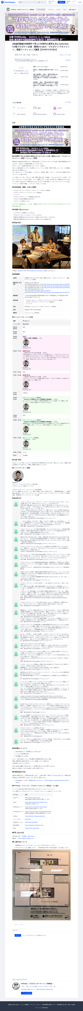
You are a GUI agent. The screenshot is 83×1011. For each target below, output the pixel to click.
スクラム (46, 986)
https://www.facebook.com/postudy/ (36, 807)
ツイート (22, 924)
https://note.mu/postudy (32, 828)
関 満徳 (24, 836)
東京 (27, 986)
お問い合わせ (72, 9)
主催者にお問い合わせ (13, 1004)
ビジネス (51, 986)
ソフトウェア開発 (33, 986)
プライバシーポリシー (35, 1004)
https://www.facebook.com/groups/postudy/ (38, 811)
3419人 (23, 986)
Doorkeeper (45, 1007)
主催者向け (61, 2)
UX (54, 986)
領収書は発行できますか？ (36, 780)
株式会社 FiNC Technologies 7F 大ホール (25, 59)
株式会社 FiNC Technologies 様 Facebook (30, 270)
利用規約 (26, 1004)
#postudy (28, 819)
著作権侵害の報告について (49, 1004)
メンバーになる (41, 9)
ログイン (18, 935)
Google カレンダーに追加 (65, 54)
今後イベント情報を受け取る (21, 73)
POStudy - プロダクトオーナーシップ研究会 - (23, 9)
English (80, 2)
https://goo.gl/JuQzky (31, 822)
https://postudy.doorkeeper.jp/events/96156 (56, 284)
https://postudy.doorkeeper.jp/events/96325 (57, 286)
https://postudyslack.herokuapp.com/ (36, 802)
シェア (15, 924)
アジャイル (40, 986)
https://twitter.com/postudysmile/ (35, 816)
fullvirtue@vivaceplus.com (26, 838)
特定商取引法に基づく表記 (64, 1004)
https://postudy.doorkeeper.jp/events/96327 (38, 291)
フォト (65, 9)
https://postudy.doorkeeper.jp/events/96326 (57, 287)
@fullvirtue (31, 836)
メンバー (58, 9)
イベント (50, 9)
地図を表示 (68, 60)
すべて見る (68, 102)
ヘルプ (22, 1004)
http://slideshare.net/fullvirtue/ (34, 825)
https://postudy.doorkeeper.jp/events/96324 (56, 292)
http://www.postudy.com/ (32, 797)
